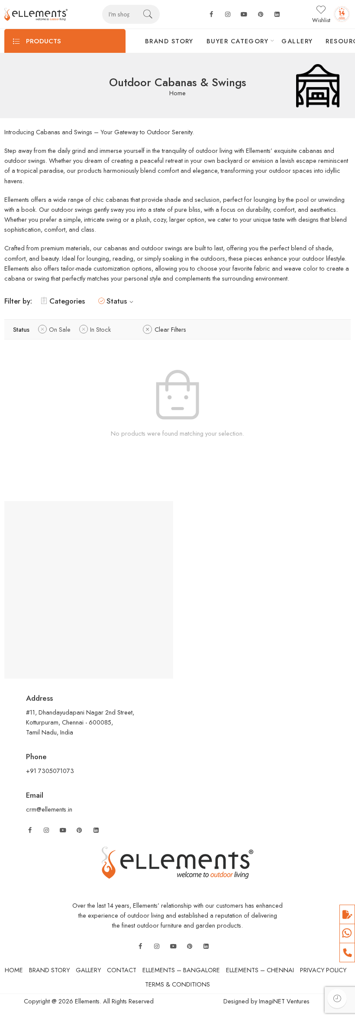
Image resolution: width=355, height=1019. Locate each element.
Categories (67, 301)
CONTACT (121, 969)
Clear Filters (170, 329)
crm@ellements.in (49, 809)
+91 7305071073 (50, 770)
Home (177, 93)
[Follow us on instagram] (228, 14)
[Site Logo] (177, 861)
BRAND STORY (169, 40)
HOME (14, 969)
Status (116, 301)
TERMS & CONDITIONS (177, 984)
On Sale (60, 329)
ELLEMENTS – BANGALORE (181, 969)
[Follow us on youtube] (244, 14)
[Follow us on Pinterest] (79, 830)
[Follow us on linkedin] (277, 14)
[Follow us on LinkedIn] (96, 830)
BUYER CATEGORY (237, 40)
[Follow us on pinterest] (261, 14)
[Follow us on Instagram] (46, 830)
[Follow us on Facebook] (211, 14)
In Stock (100, 329)
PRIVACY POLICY (323, 969)
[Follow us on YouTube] (63, 830)
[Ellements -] (36, 14)
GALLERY (297, 40)
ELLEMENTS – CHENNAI (260, 969)
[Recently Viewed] (337, 998)
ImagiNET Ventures (283, 1001)
